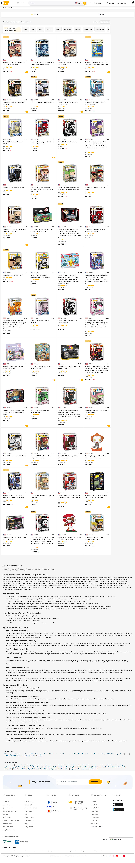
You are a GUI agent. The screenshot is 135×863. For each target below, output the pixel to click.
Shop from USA (7, 851)
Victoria (93, 802)
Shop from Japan (30, 851)
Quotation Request (9, 808)
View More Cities (96, 827)
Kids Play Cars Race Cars (84, 767)
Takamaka (94, 814)
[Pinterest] (124, 856)
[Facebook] (110, 856)
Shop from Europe (99, 851)
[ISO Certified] (20, 841)
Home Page (6, 7)
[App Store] (118, 805)
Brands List (28, 805)
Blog (26, 823)
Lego (33, 29)
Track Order (7, 817)
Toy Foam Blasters (37, 769)
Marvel (23, 756)
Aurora (127, 754)
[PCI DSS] (7, 842)
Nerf (103, 754)
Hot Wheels (67, 29)
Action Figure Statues (63, 769)
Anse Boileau (95, 808)
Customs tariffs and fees (11, 820)
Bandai (37, 569)
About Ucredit (29, 817)
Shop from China (73, 851)
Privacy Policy (66, 856)
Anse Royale (95, 817)
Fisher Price (97, 754)
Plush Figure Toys (47, 767)
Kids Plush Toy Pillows (59, 767)
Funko (25, 60)
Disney (58, 29)
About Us (6, 802)
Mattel (25, 29)
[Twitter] (120, 856)
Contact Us (6, 805)
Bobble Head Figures (50, 769)
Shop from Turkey (86, 851)
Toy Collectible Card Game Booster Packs (92, 765)
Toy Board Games (53, 765)
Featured (105, 22)
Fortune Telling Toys (92, 769)
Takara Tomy (82, 754)
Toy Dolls (44, 765)
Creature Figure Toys (21, 765)
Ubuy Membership (9, 830)
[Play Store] (118, 810)
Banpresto (90, 754)
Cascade (94, 820)
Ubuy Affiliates (29, 827)
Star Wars (29, 756)
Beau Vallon (95, 805)
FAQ (26, 814)
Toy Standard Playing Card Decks (13, 767)
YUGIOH (108, 754)
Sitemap (5, 814)
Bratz (34, 756)
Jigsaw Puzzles (8, 769)
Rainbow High (115, 754)
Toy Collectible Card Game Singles (115, 765)
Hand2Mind (7, 756)
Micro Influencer (8, 827)
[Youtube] (117, 856)
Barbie (40, 29)
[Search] (84, 3)
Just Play (74, 754)
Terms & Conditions (53, 856)
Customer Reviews (31, 808)
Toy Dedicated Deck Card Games (68, 765)
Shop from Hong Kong (45, 851)
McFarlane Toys (49, 569)
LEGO (5, 569)
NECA (29, 569)
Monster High (88, 29)
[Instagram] (113, 856)
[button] (97, 3)
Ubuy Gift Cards (30, 820)
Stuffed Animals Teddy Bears (32, 767)
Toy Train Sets (107, 767)
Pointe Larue (95, 823)
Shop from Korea (60, 851)
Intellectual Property (9, 811)
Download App (30, 802)
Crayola (39, 756)
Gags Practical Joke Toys (77, 769)
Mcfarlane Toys (66, 754)
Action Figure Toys (9, 765)
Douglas (77, 29)
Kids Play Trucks (96, 767)
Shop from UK (18, 851)
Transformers (100, 29)
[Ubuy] (5, 3)
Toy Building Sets (71, 767)
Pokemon (49, 29)
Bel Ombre (94, 811)
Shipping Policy (7, 823)
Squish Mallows (15, 756)
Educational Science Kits (119, 767)
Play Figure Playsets (34, 765)
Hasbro (13, 569)
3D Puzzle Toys (26, 769)
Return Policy (29, 811)
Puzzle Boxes (17, 769)
